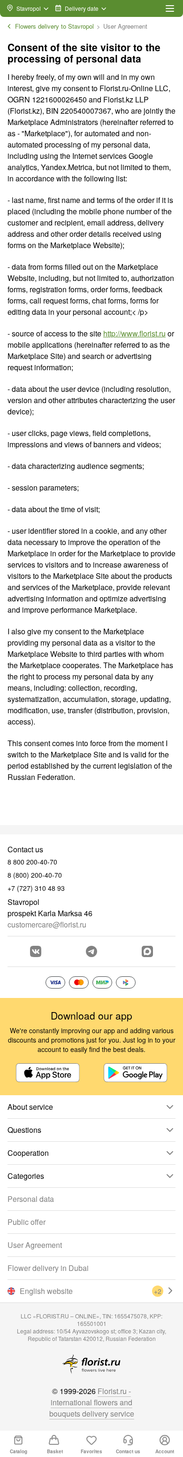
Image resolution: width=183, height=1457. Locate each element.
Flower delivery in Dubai (48, 1267)
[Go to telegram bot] (91, 951)
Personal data (31, 1198)
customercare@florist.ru (47, 924)
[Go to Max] (147, 951)
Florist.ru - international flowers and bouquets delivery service (91, 1402)
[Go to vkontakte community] (35, 951)
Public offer (27, 1221)
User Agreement (35, 1244)
